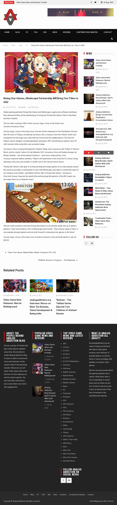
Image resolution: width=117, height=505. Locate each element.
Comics (66, 347)
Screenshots (68, 422)
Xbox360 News (69, 461)
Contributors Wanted (87, 32)
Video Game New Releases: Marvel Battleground (12, 303)
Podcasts (67, 393)
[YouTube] (95, 2)
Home (7, 32)
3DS (45, 32)
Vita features (68, 436)
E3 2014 (66, 354)
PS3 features (68, 404)
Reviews (66, 32)
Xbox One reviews (70, 457)
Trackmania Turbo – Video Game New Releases (104, 221)
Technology (67, 429)
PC (27, 32)
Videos (66, 432)
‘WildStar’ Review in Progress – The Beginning (56, 260)
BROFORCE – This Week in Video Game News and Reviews (104, 191)
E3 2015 (66, 358)
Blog (17, 32)
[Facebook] (91, 2)
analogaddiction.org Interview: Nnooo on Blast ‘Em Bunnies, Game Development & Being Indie (41, 307)
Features (66, 365)
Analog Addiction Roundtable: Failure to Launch (103, 177)
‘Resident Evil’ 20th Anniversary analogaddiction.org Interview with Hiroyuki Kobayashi (104, 134)
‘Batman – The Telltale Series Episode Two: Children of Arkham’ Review (66, 307)
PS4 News (67, 415)
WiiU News (67, 443)
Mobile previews (69, 379)
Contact (108, 32)
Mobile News (68, 376)
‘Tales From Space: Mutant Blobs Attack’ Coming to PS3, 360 (32, 252)
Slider (65, 425)
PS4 (35, 32)
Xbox (54, 32)
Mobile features (69, 372)
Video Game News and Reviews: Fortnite (31, 2)
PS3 (64, 400)
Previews (66, 397)
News (37, 107)
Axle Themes (109, 501)
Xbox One (67, 450)
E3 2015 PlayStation (71, 361)
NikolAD (23, 107)
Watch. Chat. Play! (70, 439)
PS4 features (68, 411)
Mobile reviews (69, 383)
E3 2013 (66, 351)
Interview (66, 368)
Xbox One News (69, 454)
